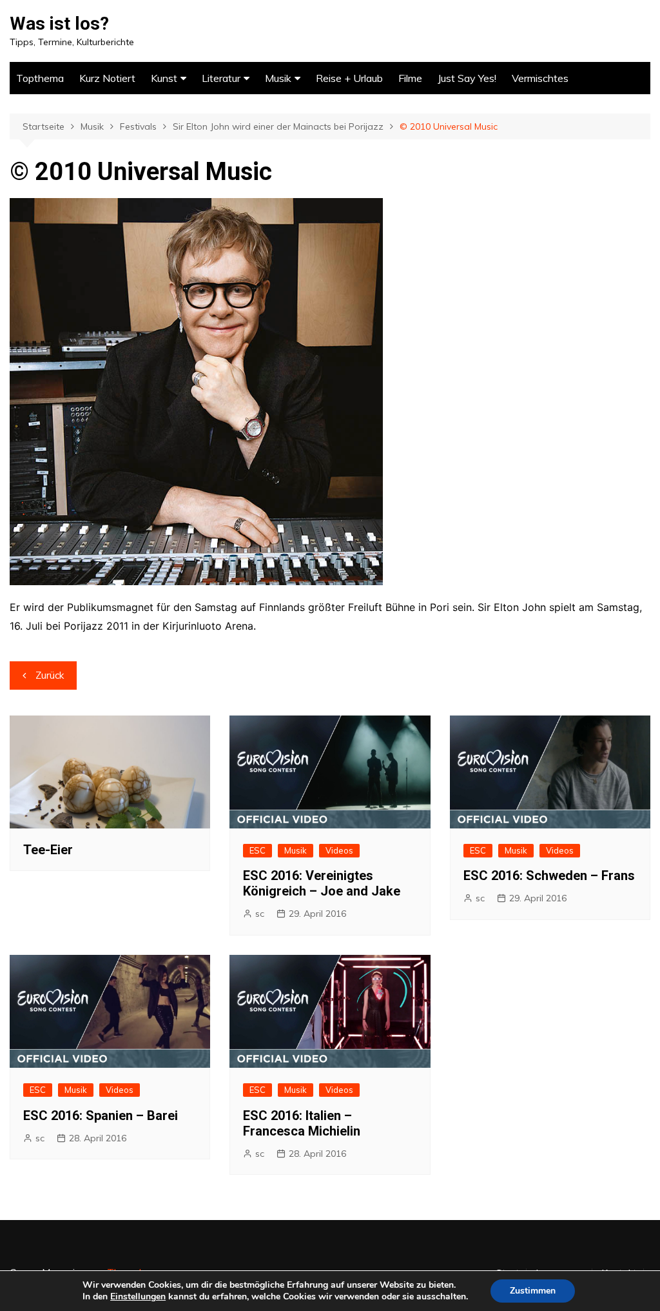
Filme (410, 78)
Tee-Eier (48, 849)
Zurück (49, 675)
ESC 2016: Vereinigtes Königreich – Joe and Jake (321, 883)
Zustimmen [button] (533, 1291)
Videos (339, 850)
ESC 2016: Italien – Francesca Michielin (301, 1123)
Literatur (221, 78)
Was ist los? (59, 23)
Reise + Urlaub (349, 78)
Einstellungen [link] (138, 1296)
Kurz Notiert (107, 78)
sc (259, 913)
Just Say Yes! (467, 78)
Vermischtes (540, 78)
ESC (257, 850)
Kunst (164, 78)
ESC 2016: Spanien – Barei (100, 1115)
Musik (278, 78)
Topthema (40, 78)
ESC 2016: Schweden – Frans (549, 875)
